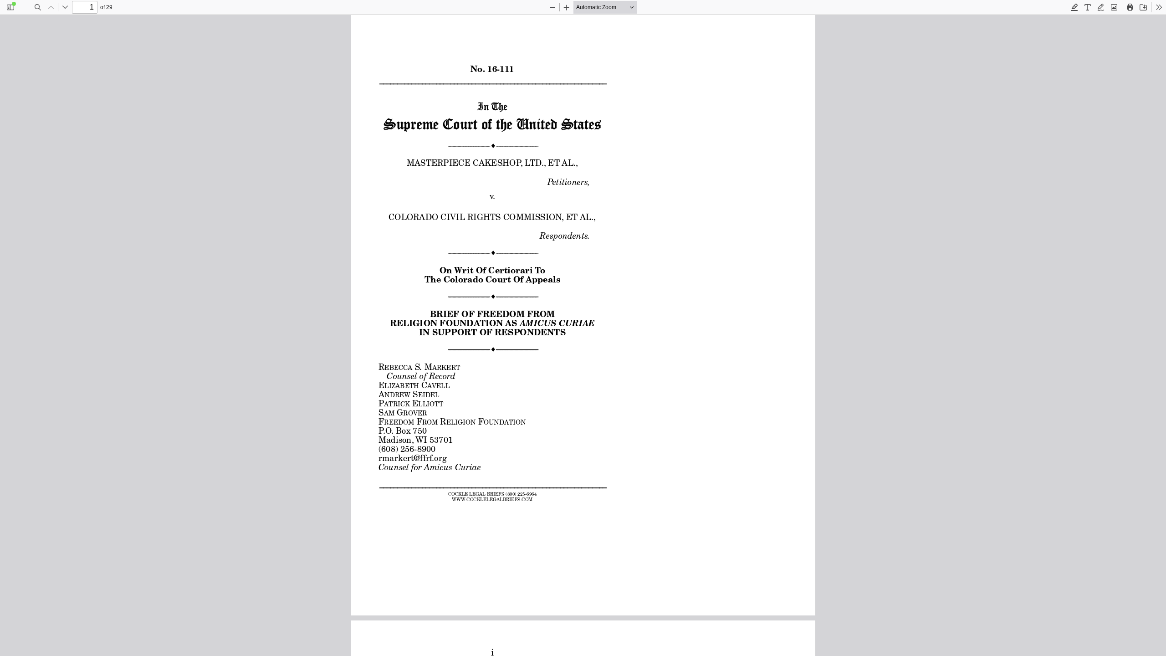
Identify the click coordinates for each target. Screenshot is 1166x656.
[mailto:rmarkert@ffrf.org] (412, 457)
